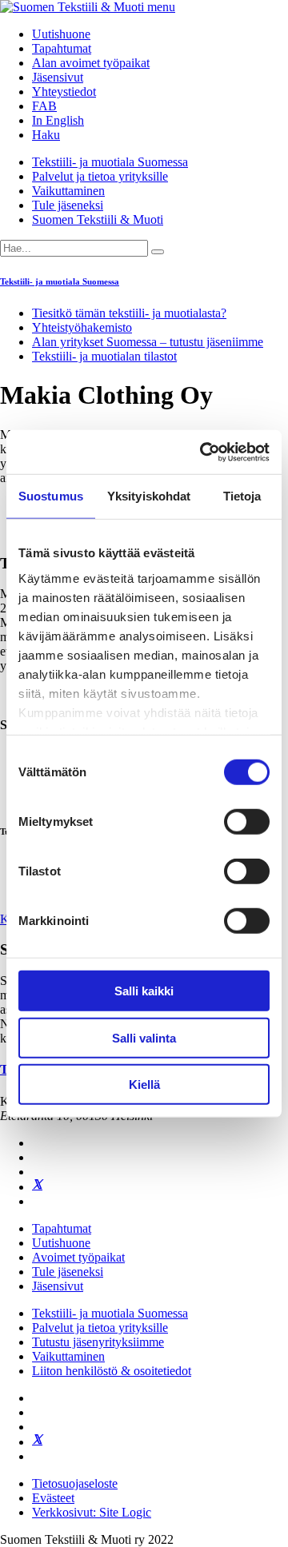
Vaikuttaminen (68, 190)
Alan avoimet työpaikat (91, 63)
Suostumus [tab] (50, 496)
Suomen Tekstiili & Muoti (97, 219)
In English (58, 120)
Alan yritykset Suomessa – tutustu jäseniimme (147, 342)
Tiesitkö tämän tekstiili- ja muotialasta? (129, 313)
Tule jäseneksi (67, 205)
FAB (44, 106)
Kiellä (144, 1084)
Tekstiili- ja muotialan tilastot (104, 356)
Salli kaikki (144, 991)
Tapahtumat (61, 48)
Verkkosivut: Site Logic (91, 1512)
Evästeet (53, 1498)
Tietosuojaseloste (75, 1483)
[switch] (247, 822)
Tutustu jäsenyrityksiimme (98, 1342)
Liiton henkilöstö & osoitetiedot (111, 1371)
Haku (46, 135)
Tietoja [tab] (242, 496)
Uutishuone (61, 34)
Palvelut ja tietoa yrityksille (100, 176)
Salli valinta (144, 1037)
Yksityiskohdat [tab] (148, 496)
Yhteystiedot (64, 91)
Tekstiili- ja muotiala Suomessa (110, 162)
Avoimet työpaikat (78, 1257)
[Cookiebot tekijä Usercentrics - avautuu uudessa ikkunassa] (203, 451)
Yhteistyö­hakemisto (82, 327)
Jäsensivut (57, 77)
